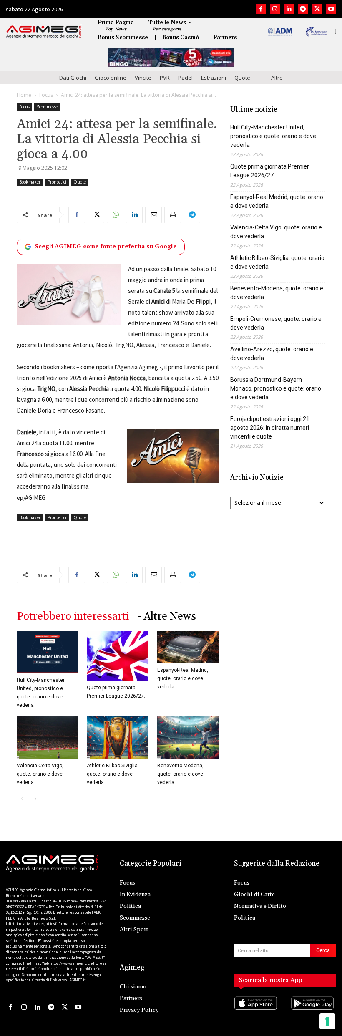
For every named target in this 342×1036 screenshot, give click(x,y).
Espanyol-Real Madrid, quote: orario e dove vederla (182, 678)
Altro (277, 77)
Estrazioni (213, 77)
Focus (46, 94)
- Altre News (166, 616)
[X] (317, 9)
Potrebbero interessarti (73, 616)
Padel (185, 77)
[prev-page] (22, 799)
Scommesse (47, 107)
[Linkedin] (289, 9)
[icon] (256, 1011)
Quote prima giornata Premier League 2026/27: (269, 171)
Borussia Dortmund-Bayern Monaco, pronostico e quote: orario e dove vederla (275, 388)
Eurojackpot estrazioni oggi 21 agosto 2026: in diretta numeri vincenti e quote (269, 428)
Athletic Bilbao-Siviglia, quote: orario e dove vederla (113, 774)
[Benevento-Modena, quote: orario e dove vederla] (188, 737)
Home (24, 94)
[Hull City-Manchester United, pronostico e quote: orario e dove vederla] (47, 652)
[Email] (153, 215)
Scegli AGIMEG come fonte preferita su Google (106, 246)
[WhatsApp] (115, 215)
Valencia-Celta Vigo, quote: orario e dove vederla (40, 774)
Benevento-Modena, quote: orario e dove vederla (180, 774)
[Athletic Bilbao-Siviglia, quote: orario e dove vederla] (117, 737)
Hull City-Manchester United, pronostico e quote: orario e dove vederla (273, 136)
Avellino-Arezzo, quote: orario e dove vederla (271, 353)
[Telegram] (303, 9)
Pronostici (57, 182)
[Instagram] (275, 9)
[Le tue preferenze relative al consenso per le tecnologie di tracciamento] (327, 1021)
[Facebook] (261, 9)
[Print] (172, 215)
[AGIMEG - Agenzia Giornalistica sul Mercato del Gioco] (44, 32)
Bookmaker (29, 182)
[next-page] (35, 799)
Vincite (143, 77)
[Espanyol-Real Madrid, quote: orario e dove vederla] (188, 647)
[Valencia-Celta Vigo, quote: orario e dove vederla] (47, 737)
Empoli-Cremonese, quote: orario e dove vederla (276, 323)
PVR (165, 77)
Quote (242, 77)
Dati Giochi (72, 77)
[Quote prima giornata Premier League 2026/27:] (117, 656)
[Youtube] (331, 9)
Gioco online (110, 77)
